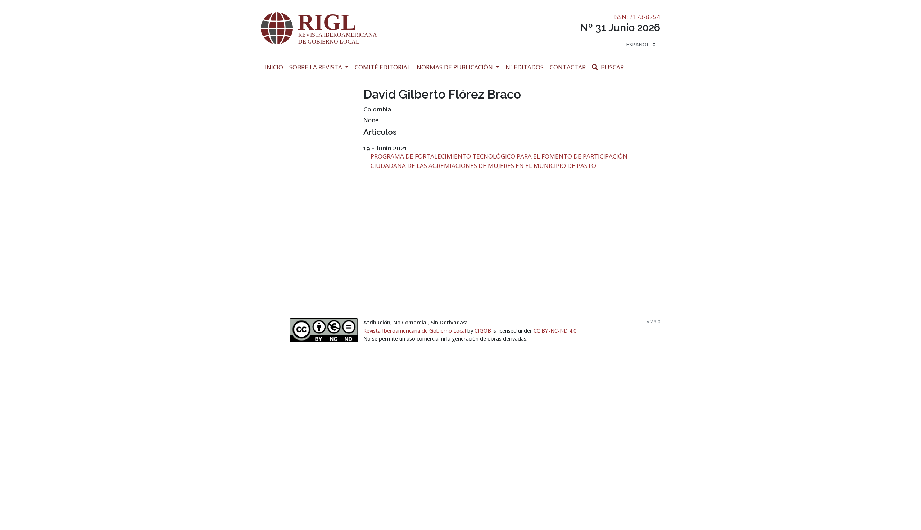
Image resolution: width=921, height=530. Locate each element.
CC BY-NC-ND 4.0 (555, 330)
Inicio (275, 67)
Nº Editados (526, 67)
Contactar (569, 67)
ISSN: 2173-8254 (636, 17)
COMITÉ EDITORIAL (382, 67)
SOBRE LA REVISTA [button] (316, 67)
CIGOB (483, 330)
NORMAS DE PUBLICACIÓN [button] (455, 67)
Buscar (613, 67)
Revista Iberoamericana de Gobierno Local (414, 330)
